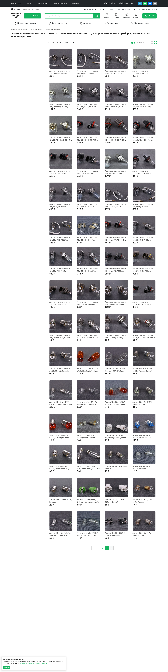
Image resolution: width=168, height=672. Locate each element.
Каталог (34, 16)
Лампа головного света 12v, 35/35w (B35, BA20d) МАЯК (59, 337)
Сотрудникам (59, 3)
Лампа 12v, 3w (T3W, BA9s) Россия (60, 501)
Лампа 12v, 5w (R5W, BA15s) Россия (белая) (59, 468)
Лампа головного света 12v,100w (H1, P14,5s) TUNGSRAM (115, 72)
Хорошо (7, 667)
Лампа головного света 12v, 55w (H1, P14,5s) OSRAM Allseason (87, 270)
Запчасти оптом (106, 9)
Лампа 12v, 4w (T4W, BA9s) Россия (116, 468)
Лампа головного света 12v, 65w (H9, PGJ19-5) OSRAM (87, 139)
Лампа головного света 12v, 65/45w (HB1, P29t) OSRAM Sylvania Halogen (143, 139)
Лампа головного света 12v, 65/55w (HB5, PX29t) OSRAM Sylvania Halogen (115, 139)
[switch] (133, 43)
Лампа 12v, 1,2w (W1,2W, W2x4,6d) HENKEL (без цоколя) (87, 534)
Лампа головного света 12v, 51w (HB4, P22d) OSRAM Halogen (143, 270)
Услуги (28, 3)
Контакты (75, 3)
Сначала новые (67, 43)
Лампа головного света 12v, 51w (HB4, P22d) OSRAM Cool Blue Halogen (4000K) (60, 303)
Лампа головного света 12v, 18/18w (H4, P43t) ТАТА (116, 337)
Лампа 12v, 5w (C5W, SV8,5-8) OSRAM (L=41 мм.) (88, 468)
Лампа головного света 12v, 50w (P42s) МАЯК (87, 303)
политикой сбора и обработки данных (33, 663)
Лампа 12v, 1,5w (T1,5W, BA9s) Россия (143, 501)
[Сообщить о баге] (155, 3)
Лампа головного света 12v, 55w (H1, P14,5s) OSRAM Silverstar (143, 239)
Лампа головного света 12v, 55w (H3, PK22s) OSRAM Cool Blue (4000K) (143, 205)
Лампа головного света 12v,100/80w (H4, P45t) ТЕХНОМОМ (87, 106)
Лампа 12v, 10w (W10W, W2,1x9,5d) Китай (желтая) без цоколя (116, 403)
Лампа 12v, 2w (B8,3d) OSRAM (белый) (114, 501)
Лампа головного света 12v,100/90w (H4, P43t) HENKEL (59, 106)
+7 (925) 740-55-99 (111, 3)
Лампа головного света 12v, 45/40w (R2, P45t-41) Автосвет (115, 303)
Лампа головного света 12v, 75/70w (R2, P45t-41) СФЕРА (59, 139)
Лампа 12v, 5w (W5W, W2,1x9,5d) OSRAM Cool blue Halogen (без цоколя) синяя (143, 437)
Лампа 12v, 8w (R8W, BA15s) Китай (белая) (86, 437)
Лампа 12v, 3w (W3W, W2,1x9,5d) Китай (142, 468)
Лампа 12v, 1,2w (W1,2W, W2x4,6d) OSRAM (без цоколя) (59, 534)
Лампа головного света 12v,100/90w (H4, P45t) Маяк (143, 72)
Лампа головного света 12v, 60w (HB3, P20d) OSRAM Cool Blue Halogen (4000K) (88, 172)
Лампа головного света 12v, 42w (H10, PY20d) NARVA (143, 303)
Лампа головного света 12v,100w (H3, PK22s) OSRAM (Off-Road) (87, 72)
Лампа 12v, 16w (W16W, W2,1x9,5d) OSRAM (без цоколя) (87, 403)
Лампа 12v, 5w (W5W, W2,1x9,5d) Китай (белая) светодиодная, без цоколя (116, 437)
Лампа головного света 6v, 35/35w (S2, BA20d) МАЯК (59, 370)
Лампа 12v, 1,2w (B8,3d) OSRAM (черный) (115, 534)
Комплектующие (36, 29)
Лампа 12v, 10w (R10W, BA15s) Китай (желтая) (59, 437)
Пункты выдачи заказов (148, 9)
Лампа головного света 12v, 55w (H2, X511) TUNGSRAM (87, 239)
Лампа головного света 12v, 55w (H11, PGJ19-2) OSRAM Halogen (115, 239)
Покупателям (43, 3)
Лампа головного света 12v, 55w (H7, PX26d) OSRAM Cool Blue (87, 205)
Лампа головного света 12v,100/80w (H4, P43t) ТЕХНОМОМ (115, 106)
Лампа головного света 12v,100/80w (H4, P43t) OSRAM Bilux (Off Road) (143, 106)
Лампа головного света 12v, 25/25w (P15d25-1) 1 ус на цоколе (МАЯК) (87, 337)
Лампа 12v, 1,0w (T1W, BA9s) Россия (142, 534)
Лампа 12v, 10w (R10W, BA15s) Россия (142, 403)
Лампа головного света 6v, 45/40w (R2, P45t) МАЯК (144, 337)
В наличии (140, 42)
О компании (16, 3)
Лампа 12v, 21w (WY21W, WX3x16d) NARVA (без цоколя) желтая (87, 370)
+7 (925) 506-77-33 (126, 3)
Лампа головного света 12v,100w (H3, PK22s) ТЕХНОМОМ (59, 72)
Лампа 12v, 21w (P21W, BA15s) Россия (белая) (142, 370)
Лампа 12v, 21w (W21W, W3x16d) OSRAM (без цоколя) (115, 370)
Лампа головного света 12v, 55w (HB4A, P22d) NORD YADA (143, 172)
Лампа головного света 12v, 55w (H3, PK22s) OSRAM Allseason (59, 239)
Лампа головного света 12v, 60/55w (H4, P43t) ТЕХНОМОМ (115, 172)
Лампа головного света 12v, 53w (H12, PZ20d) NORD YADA (115, 270)
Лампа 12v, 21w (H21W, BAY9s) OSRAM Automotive (60, 403)
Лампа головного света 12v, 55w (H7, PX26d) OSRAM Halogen (59, 205)
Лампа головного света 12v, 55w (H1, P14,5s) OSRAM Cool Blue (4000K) (60, 270)
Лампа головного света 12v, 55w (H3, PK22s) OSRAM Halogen (115, 205)
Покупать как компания (125, 9)
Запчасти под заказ (88, 9)
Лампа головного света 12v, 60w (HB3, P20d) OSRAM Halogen (59, 172)
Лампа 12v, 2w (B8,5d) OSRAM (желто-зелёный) (88, 501)
